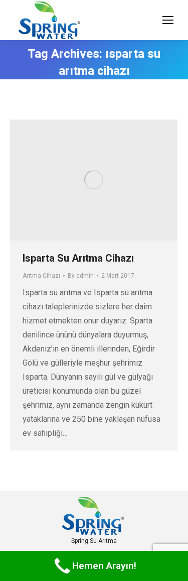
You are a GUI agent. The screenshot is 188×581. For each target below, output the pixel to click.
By (81, 275)
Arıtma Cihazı (41, 275)
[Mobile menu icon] (168, 20)
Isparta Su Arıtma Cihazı (78, 258)
